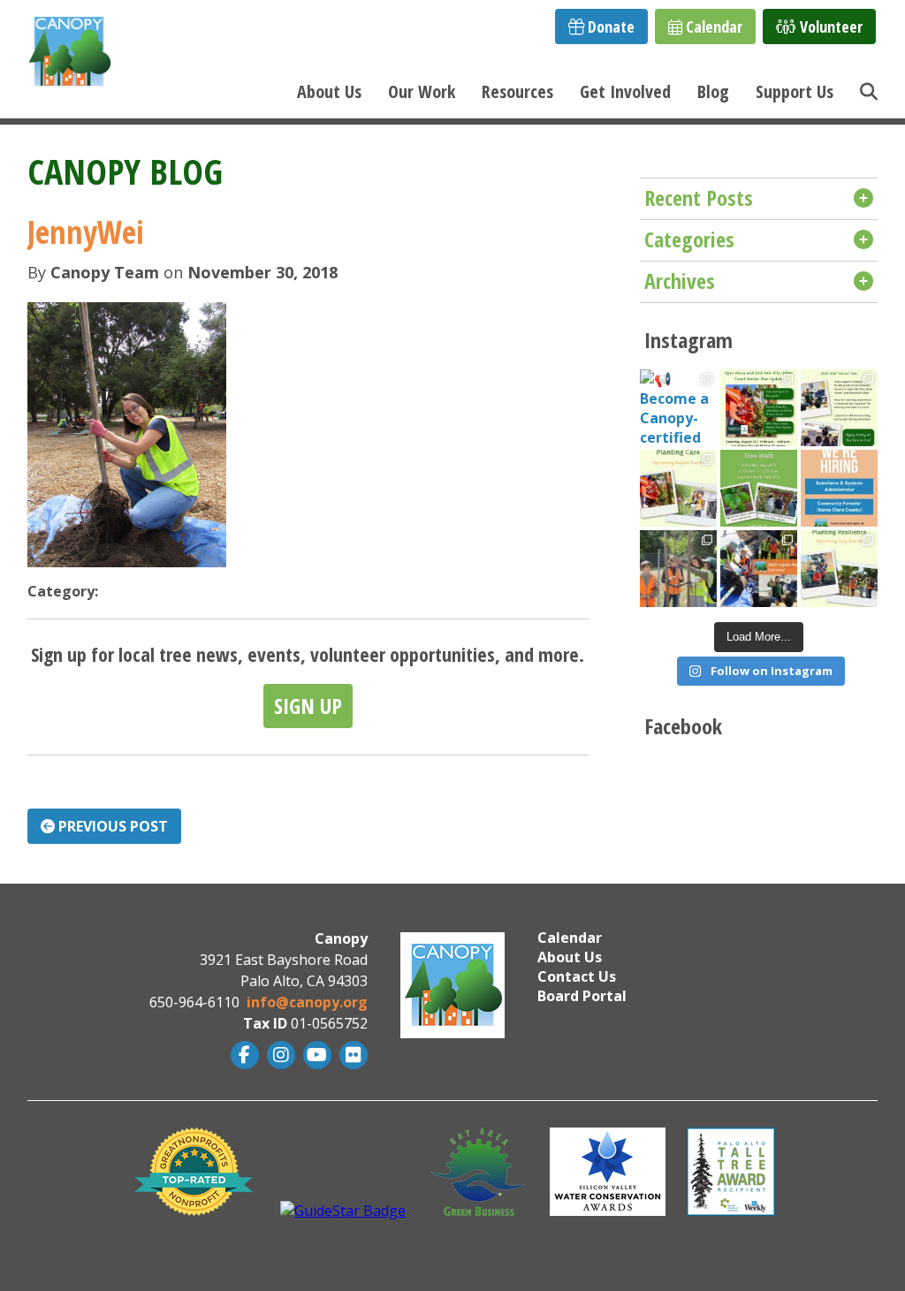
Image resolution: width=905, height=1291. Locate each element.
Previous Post (111, 826)
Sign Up (308, 705)
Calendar (712, 26)
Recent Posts (698, 197)
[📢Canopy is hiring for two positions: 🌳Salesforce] (839, 488)
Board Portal (582, 996)
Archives (679, 280)
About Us (329, 91)
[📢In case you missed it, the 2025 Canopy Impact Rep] (758, 568)
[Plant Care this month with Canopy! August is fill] (678, 488)
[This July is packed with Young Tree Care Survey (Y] (839, 568)
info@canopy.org (307, 1002)
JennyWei (85, 232)
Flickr (351, 1055)
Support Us (794, 91)
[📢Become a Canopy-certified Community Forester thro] (678, 407)
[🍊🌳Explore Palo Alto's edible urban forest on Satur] (758, 488)
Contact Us (576, 976)
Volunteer (829, 26)
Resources (517, 91)
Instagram (278, 1055)
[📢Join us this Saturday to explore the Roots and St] (758, 407)
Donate (609, 26)
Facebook (242, 1055)
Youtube (315, 1055)
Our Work (421, 91)
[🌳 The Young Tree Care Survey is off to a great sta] (678, 568)
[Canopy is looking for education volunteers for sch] (839, 407)
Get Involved (625, 91)
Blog (713, 91)
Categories (689, 239)
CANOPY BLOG (125, 171)
